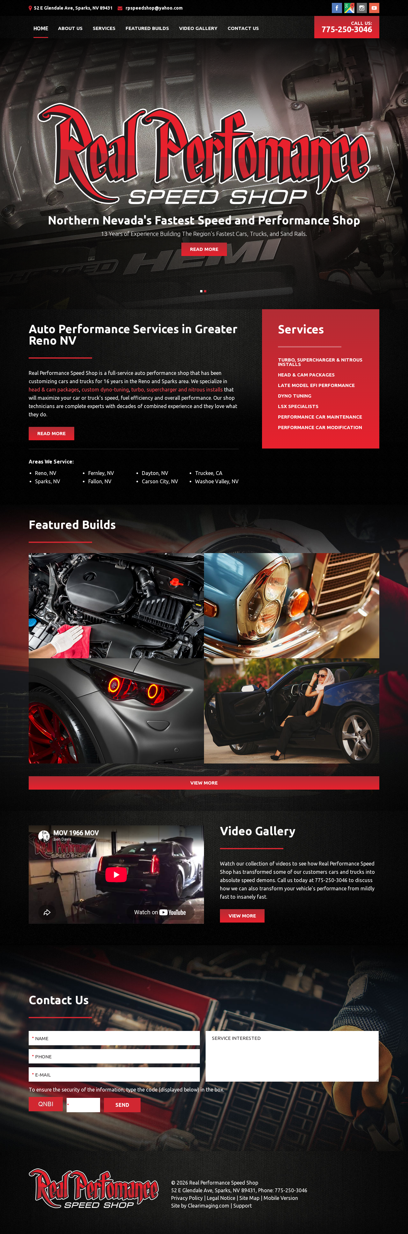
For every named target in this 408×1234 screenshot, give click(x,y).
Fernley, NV (101, 473)
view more (204, 782)
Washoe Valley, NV (217, 481)
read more (204, 249)
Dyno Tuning (294, 396)
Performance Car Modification (320, 427)
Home (40, 28)
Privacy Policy (187, 1198)
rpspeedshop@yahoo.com (154, 8)
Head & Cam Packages (306, 375)
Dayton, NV (155, 473)
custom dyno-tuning (105, 389)
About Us (70, 28)
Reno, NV (45, 473)
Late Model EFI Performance (316, 385)
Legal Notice (221, 1198)
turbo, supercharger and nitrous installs (177, 389)
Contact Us (243, 28)
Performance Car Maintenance (320, 417)
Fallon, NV (100, 481)
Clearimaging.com (208, 1205)
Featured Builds (147, 28)
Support (242, 1205)
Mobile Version (281, 1198)
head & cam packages (54, 389)
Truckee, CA (208, 473)
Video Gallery (198, 28)
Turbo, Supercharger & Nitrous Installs (320, 362)
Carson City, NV (160, 481)
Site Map (249, 1198)
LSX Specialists (298, 406)
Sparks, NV (47, 481)
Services (104, 28)
